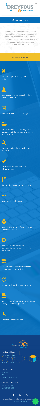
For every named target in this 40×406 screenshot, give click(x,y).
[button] (35, 401)
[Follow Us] (27, 395)
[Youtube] (20, 395)
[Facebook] (13, 395)
